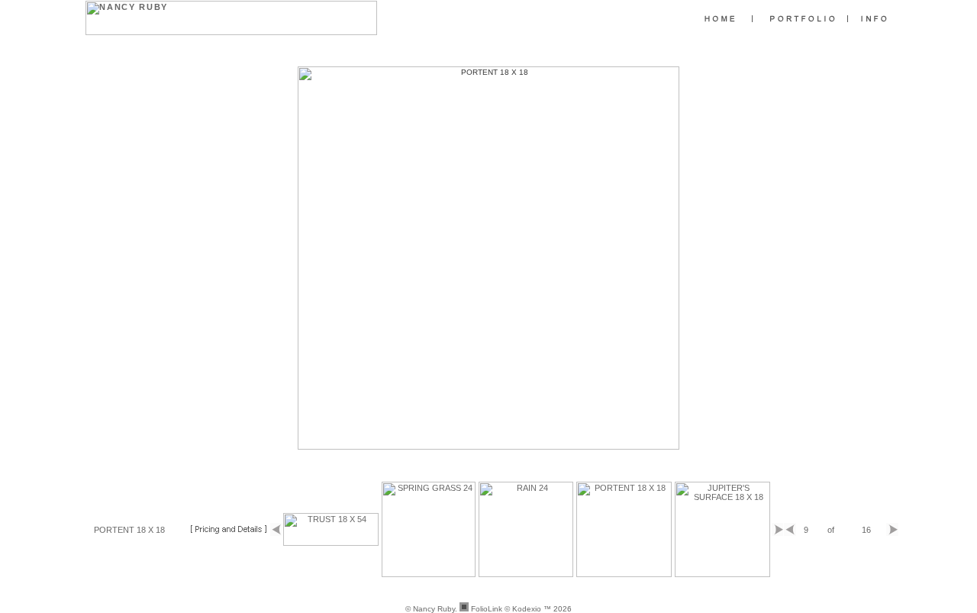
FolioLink (486, 609)
